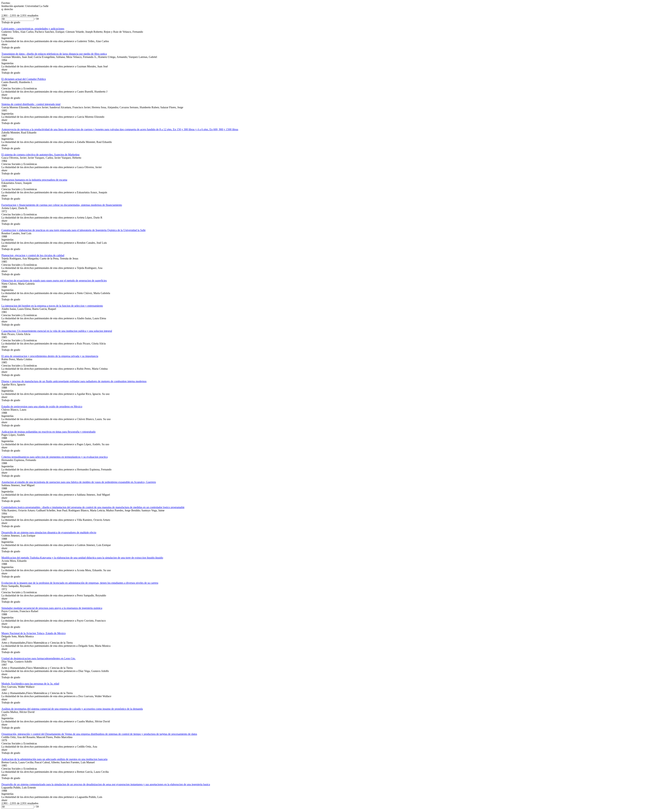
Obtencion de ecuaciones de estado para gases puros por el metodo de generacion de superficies (54, 280)
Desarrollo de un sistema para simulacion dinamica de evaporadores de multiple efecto (48, 532)
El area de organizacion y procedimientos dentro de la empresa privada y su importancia (49, 356)
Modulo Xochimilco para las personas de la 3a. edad (30, 683)
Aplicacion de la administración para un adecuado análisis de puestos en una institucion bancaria (54, 759)
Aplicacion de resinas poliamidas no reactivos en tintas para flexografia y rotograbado (48, 431)
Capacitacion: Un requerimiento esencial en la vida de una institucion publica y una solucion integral (56, 330)
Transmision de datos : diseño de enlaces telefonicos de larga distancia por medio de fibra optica (54, 53)
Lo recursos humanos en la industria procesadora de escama (34, 179)
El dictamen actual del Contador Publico (23, 79)
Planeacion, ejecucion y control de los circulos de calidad (32, 255)
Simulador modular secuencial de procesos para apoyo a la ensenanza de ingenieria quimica (51, 608)
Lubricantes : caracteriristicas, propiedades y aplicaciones (32, 28)
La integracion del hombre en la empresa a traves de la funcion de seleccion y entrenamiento (52, 305)
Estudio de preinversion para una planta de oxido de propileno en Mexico (41, 406)
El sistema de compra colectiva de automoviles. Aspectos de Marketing (40, 154)
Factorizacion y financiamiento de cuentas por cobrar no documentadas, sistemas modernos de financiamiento (61, 204)
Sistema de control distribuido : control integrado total (30, 104)
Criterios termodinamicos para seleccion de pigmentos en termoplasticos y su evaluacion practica (54, 456)
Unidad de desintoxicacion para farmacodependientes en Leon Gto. (38, 658)
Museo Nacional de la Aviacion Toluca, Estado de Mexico (33, 633)
